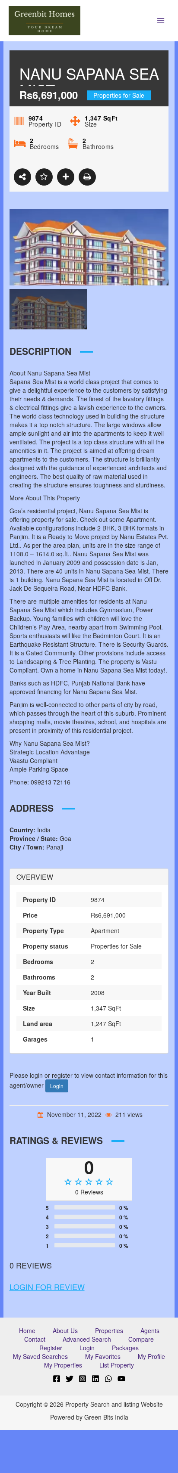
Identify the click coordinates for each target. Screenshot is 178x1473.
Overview (34, 877)
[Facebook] (56, 1379)
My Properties (63, 1365)
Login (57, 1085)
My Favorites (103, 1356)
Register (50, 1347)
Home (27, 1330)
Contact (34, 1339)
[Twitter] (69, 1379)
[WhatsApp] (108, 1379)
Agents (149, 1330)
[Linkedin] (95, 1379)
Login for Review (47, 1286)
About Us (65, 1330)
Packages (125, 1347)
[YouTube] (121, 1379)
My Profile (151, 1356)
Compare (141, 1339)
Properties (109, 1330)
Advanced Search (87, 1339)
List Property (116, 1365)
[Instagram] (82, 1379)
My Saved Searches (40, 1356)
